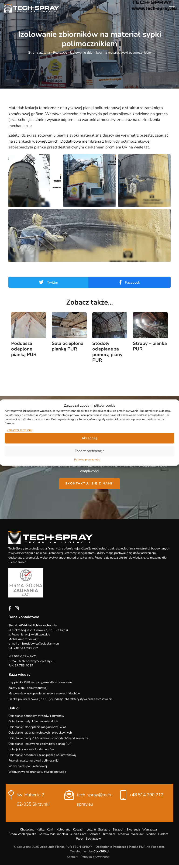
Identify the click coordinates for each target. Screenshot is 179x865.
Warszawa (149, 829)
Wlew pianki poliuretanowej (27, 766)
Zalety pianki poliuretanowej (27, 688)
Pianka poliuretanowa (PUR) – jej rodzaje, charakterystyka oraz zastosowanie (60, 699)
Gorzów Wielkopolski (53, 834)
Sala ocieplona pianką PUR (67, 346)
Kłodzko (123, 834)
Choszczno (27, 829)
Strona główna (39, 52)
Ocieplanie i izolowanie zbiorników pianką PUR (40, 744)
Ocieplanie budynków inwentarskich (33, 721)
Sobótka (94, 834)
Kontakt (72, 857)
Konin (50, 829)
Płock (79, 839)
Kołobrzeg (64, 829)
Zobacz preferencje (89, 451)
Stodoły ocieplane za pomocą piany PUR (107, 351)
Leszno (91, 829)
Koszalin (78, 829)
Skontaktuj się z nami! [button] (89, 483)
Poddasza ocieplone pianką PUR (24, 349)
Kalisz (41, 829)
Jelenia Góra (78, 834)
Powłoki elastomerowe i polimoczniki (33, 761)
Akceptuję (89, 438)
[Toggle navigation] (172, 8)
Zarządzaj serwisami (19, 430)
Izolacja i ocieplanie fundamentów (31, 749)
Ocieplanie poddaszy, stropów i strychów (36, 716)
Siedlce (151, 834)
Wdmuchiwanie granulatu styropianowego (37, 772)
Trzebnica (109, 834)
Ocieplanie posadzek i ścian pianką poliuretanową (42, 755)
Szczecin (118, 829)
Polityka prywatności (87, 459)
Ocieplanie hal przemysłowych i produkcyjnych (40, 733)
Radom (163, 834)
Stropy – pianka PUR (150, 346)
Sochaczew (93, 839)
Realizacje (60, 52)
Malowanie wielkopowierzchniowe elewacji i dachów (44, 693)
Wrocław (137, 834)
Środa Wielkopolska (22, 834)
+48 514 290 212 (146, 795)
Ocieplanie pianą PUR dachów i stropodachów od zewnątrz (48, 738)
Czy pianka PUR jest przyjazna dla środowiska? (40, 682)
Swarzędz (133, 829)
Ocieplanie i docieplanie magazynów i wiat (37, 727)
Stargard (104, 829)
